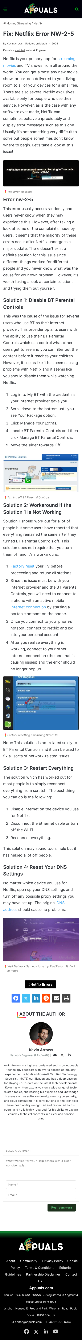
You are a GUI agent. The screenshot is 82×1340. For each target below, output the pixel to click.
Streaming (24, 23)
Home (10, 23)
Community (28, 1261)
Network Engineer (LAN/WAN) (29, 1055)
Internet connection (28, 607)
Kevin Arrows (12, 43)
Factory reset (22, 566)
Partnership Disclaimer (43, 1274)
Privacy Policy (52, 1261)
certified (20, 50)
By (5, 43)
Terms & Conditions (39, 1268)
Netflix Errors (41, 984)
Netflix (37, 23)
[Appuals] (41, 9)
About (10, 1261)
